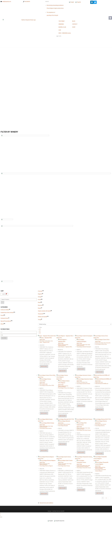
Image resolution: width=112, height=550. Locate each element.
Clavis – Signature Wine (44, 342)
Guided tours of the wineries (7, 312)
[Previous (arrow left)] (2, 275)
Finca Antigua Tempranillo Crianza (84, 467)
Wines (2, 323)
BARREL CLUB (62, 27)
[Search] (2, 302)
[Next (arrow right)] (109, 275)
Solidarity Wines (4, 318)
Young (39, 319)
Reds (39, 302)
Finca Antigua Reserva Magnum (46, 465)
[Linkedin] (91, 2)
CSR (60, 30)
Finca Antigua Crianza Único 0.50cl (47, 385)
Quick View (53, 335)
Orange (39, 296)
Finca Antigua (82, 344)
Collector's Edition (5, 309)
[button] (56, 123)
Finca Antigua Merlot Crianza (45, 428)
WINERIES (61, 24)
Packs (2, 315)
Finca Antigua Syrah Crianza (64, 465)
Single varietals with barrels (44, 311)
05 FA (41, 384)
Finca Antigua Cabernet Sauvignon (84, 346)
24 (39, 331)
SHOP (73, 27)
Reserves (40, 305)
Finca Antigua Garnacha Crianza (83, 383)
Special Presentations (6, 321)
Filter (4, 338)
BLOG (73, 21)
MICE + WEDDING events (64, 33)
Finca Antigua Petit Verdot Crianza (84, 430)
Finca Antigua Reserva (99, 425)
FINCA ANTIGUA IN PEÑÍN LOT (101, 383)
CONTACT (74, 24)
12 (39, 329)
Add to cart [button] (44, 366)
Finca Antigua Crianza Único (101, 344)
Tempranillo (40, 313)
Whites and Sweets (42, 316)
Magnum (40, 294)
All (40, 333)
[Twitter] (95, 2)
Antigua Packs (97, 382)
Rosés (39, 308)
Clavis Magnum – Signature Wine (65, 346)
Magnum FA (64, 344)
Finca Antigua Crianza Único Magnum (66, 388)
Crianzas (40, 291)
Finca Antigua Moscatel (63, 425)
